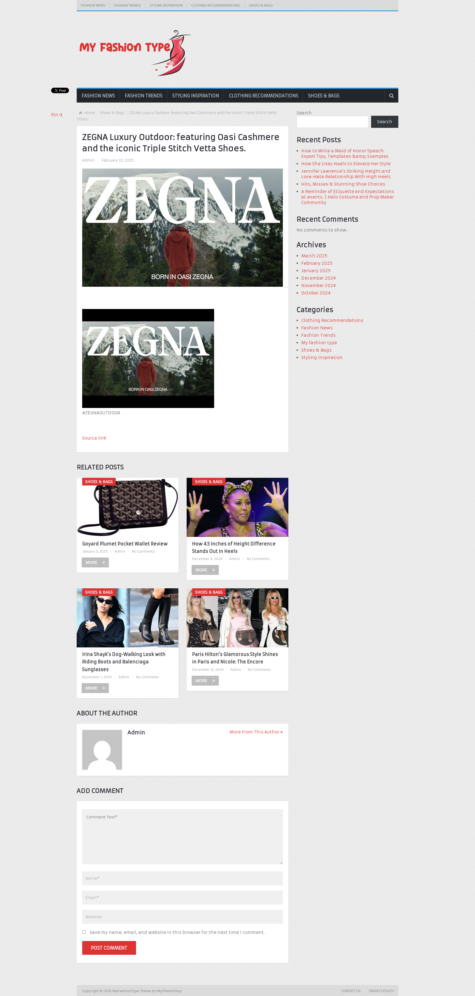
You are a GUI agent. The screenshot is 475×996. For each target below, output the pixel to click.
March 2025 (314, 255)
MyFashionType (126, 991)
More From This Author (254, 732)
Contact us (351, 991)
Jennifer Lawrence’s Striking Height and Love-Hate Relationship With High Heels (346, 174)
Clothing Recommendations (215, 5)
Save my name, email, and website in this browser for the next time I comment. (177, 932)
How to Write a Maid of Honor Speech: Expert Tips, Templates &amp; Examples (344, 153)
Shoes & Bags (261, 5)
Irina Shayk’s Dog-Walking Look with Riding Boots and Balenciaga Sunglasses (123, 662)
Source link (94, 438)
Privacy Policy (381, 991)
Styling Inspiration (166, 5)
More (91, 562)
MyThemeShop (169, 991)
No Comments (143, 551)
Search (304, 112)
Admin (88, 160)
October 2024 (316, 293)
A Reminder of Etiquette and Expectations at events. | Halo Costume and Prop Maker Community (347, 197)
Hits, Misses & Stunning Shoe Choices (343, 184)
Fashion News (93, 5)
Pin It (57, 114)
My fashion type (319, 342)
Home (89, 113)
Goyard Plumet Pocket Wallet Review (125, 544)
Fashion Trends (127, 5)
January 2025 (315, 270)
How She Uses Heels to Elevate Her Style (346, 163)
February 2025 (316, 263)
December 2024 (318, 278)
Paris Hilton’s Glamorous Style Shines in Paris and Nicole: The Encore (235, 658)
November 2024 (318, 285)
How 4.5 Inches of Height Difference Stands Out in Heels (234, 547)
